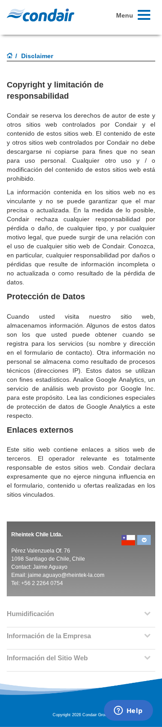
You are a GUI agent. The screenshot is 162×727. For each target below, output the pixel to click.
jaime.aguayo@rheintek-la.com (66, 575)
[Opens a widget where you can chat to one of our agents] (128, 711)
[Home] (10, 56)
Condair (40, 15)
